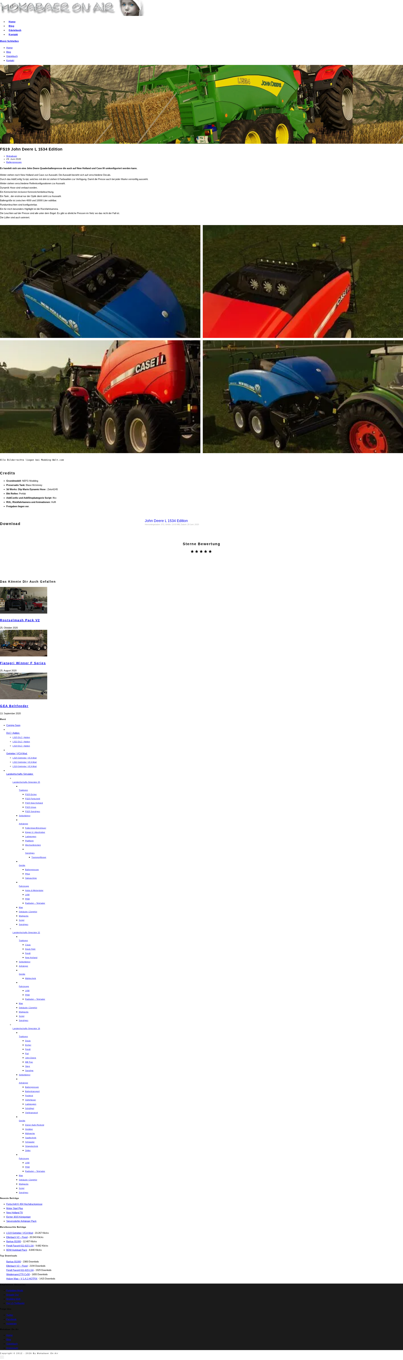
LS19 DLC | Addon (21, 746)
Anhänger (23, 966)
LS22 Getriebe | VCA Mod (25, 762)
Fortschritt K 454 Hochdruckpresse (24, 1204)
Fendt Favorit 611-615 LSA (20, 1245)
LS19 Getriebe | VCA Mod (25, 766)
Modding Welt (13, 1299)
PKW (27, 899)
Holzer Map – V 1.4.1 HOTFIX (21, 1278)
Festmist (29, 1096)
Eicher (28, 1045)
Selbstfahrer (24, 816)
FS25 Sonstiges (32, 811)
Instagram (11, 1323)
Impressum (12, 1348)
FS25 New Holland (34, 803)
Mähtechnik (30, 978)
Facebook (11, 1319)
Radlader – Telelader (35, 903)
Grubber (29, 1129)
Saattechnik (30, 1138)
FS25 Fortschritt (32, 799)
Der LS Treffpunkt (15, 1303)
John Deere (30, 1058)
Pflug (27, 874)
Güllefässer (30, 1100)
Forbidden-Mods (14, 1290)
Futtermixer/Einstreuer (35, 828)
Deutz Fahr (30, 949)
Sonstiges (23, 924)
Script (21, 920)
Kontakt (10, 60)
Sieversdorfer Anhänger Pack (21, 1221)
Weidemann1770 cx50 (18, 1274)
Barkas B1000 (13, 1241)
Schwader (30, 1142)
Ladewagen (30, 836)
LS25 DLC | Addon (21, 737)
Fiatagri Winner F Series (23, 663)
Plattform (29, 841)
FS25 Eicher (31, 794)
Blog (8, 52)
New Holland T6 (14, 1212)
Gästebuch (12, 56)
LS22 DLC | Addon (21, 742)
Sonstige (29, 1071)
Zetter (28, 1150)
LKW (27, 895)
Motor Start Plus (14, 1208)
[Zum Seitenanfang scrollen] (2, 1357)
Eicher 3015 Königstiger (18, 1216)
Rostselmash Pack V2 (20, 620)
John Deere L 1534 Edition (166, 521)
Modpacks (23, 916)
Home (9, 47)
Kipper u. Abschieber (35, 832)
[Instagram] (212, 571)
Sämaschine (31, 878)
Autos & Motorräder (34, 890)
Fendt (28, 953)
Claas (28, 945)
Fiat (27, 1054)
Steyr (27, 1066)
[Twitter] (191, 571)
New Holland (31, 958)
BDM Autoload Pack (16, 1250)
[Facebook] (201, 571)
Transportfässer (38, 857)
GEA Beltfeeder (14, 706)
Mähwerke (30, 1133)
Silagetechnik (31, 1146)
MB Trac (29, 1062)
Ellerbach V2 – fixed (17, 1237)
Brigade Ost (12, 1294)
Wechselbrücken (33, 845)
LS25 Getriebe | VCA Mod (25, 758)
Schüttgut (29, 1108)
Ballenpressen (14, 162)
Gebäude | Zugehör (28, 912)
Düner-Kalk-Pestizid (34, 1125)
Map (21, 907)
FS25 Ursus (30, 807)
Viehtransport (31, 1113)
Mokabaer (11, 156)
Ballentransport (32, 1091)
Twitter (9, 1315)
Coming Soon (13, 725)
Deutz (28, 1041)
